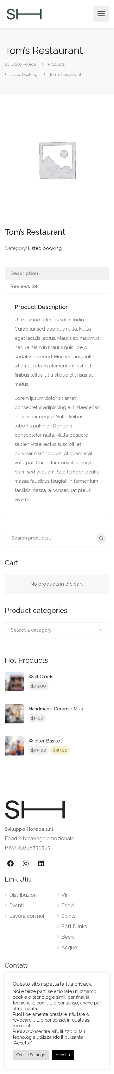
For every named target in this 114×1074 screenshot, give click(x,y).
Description (24, 273)
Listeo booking (45, 248)
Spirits (68, 916)
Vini (65, 895)
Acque (69, 947)
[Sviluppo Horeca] (24, 14)
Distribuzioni (23, 895)
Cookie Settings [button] (30, 1054)
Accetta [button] (63, 1054)
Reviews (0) (23, 286)
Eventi (16, 906)
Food (67, 906)
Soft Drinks (74, 926)
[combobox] (57, 630)
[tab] (57, 273)
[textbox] (57, 630)
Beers (68, 937)
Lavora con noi (26, 916)
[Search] (101, 538)
